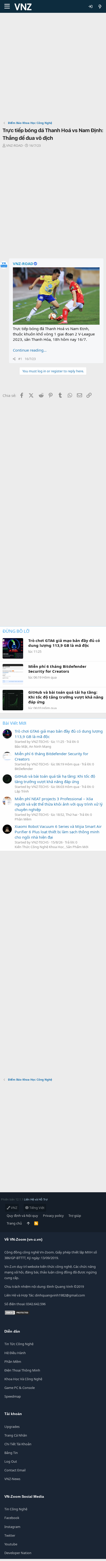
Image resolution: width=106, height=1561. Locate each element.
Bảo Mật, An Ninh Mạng (33, 746)
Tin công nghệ (15, 1509)
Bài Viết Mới (14, 723)
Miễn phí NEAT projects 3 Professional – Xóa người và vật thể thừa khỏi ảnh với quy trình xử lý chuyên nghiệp (59, 804)
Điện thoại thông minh (22, 1370)
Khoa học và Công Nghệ (23, 1379)
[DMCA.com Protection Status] (17, 1314)
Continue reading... (30, 350)
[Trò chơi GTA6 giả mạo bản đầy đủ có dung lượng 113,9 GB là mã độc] (7, 734)
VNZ (13, 1207)
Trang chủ (14, 1223)
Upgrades (12, 1426)
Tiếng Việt (37, 1207)
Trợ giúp (74, 1215)
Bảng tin (11, 1452)
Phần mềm (12, 1361)
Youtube (10, 1544)
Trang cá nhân (15, 1435)
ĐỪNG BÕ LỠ (16, 631)
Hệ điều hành (15, 1353)
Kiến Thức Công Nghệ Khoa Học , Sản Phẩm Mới (51, 847)
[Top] (28, 1223)
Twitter (9, 1535)
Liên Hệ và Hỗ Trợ (36, 1199)
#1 (20, 359)
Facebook (11, 1517)
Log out (10, 1461)
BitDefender (24, 768)
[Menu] (7, 6)
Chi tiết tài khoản (17, 1444)
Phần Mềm (23, 819)
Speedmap (12, 1396)
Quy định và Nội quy (22, 1215)
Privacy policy (53, 1215)
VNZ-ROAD (14, 145)
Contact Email (14, 1470)
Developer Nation (17, 1553)
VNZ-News (12, 1478)
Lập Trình (22, 791)
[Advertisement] (53, 68)
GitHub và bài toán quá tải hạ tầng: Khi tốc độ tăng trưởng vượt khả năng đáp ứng (55, 779)
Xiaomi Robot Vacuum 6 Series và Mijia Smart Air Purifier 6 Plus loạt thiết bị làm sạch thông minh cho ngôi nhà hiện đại (58, 832)
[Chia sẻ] (14, 359)
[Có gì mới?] (100, 6)
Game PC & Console (19, 1387)
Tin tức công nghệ (18, 1344)
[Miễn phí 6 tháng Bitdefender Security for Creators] (7, 756)
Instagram (12, 1526)
